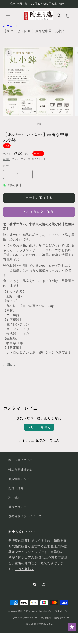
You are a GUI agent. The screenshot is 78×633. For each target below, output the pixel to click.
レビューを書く (39, 427)
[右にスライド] (48, 124)
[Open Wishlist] (72, 627)
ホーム (8, 25)
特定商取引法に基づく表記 (41, 624)
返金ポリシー (17, 507)
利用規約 (14, 497)
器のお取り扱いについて (25, 516)
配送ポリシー (61, 618)
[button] (8, 15)
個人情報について (20, 479)
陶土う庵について (20, 460)
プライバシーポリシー (25, 618)
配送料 (6, 159)
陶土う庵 (23, 611)
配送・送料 (16, 488)
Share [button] (11, 364)
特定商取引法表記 (20, 469)
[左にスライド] (30, 124)
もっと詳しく (24, 569)
